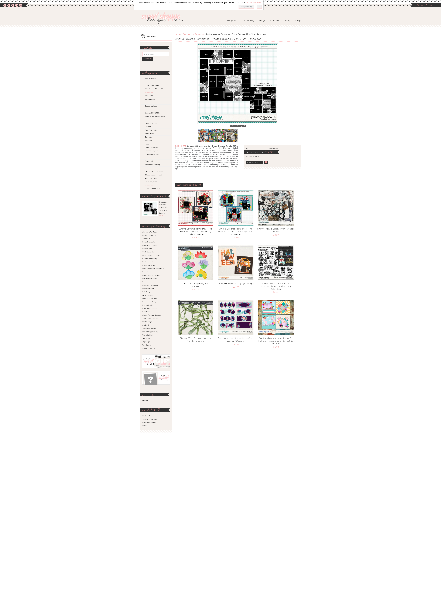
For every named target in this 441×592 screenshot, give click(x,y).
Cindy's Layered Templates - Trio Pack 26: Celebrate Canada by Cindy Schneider (195, 231)
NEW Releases (150, 78)
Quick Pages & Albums (153, 154)
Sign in (420, 5)
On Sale (145, 400)
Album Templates (151, 178)
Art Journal (149, 161)
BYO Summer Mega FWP (154, 89)
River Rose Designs (149, 308)
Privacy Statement (149, 422)
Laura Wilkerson (148, 288)
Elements (148, 137)
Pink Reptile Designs (149, 302)
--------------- (149, 82)
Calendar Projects (151, 151)
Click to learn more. (253, 3)
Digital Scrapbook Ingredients (153, 268)
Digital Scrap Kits (151, 123)
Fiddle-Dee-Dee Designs (151, 275)
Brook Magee (147, 248)
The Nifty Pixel (147, 335)
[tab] (189, 185)
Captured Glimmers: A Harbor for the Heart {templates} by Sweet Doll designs (275, 341)
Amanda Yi (146, 238)
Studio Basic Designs (150, 318)
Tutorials (275, 21)
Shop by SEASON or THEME (155, 116)
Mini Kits (148, 127)
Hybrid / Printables (151, 147)
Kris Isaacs (146, 282)
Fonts (147, 144)
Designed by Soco (149, 262)
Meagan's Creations (149, 298)
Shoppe (231, 21)
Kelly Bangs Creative (149, 278)
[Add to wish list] (266, 162)
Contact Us (146, 416)
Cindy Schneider (148, 252)
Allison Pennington (149, 235)
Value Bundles (150, 99)
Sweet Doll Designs (149, 328)
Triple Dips (146, 342)
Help (298, 21)
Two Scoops (146, 345)
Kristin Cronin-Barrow (150, 285)
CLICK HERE (180, 146)
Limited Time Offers (152, 85)
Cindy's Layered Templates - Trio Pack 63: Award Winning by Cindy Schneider (235, 231)
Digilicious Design (148, 265)
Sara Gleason (147, 312)
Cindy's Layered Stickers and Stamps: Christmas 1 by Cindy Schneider (275, 286)
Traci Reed (146, 338)
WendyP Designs (148, 348)
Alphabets (148, 140)
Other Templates (151, 182)
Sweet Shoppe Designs (150, 332)
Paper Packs (149, 133)
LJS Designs (146, 292)
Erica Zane (146, 272)
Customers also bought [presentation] (188, 185)
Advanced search (147, 63)
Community (247, 21)
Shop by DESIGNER (152, 113)
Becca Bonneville (148, 242)
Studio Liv (146, 325)
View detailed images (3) (238, 126)
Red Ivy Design (147, 305)
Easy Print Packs (151, 130)
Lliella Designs (147, 295)
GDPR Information (149, 426)
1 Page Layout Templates (192, 34)
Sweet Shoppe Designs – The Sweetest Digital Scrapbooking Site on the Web (164, 18)
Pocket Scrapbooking (152, 164)
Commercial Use (151, 106)
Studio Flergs (147, 322)
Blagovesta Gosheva (149, 245)
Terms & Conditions (149, 419)
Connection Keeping (149, 258)
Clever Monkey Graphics (151, 255)
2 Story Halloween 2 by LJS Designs (235, 284)
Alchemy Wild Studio (149, 232)
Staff (287, 21)
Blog (262, 21)
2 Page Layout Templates (154, 175)
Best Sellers (149, 96)
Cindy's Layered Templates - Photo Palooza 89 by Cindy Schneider (164, 207)
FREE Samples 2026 (152, 189)
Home (177, 34)
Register (430, 5)
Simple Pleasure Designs (151, 315)
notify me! (250, 157)
